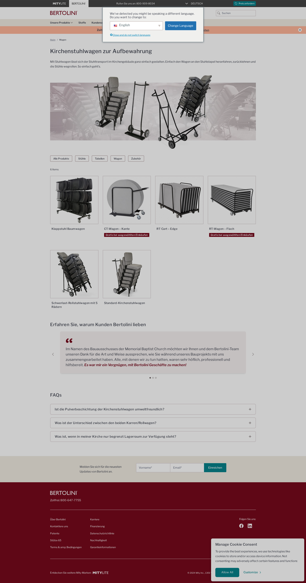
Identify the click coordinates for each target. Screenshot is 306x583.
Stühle (82, 158)
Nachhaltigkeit (98, 540)
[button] (150, 378)
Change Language (180, 25)
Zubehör (136, 158)
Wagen (118, 158)
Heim (52, 39)
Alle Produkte (61, 158)
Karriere (94, 519)
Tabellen (99, 158)
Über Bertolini (58, 519)
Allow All (227, 572)
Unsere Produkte (60, 22)
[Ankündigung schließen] (300, 30)
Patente (54, 533)
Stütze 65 (55, 540)
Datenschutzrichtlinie (102, 533)
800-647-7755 (70, 500)
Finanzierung (97, 526)
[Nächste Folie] (253, 354)
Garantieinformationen (103, 547)
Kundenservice (100, 22)
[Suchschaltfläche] (218, 13)
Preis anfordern (246, 3)
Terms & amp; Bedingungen (66, 547)
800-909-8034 (145, 3)
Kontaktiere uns (59, 526)
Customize (250, 572)
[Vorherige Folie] (53, 354)
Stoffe (82, 22)
